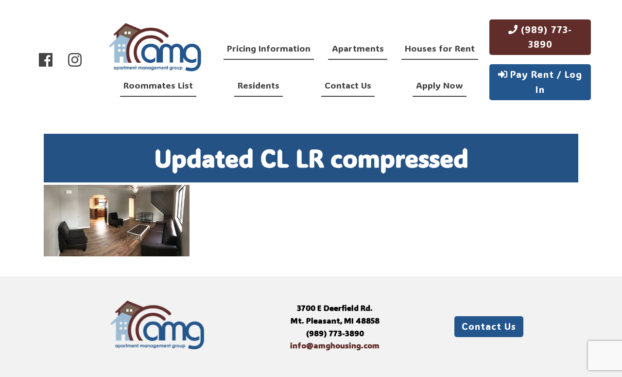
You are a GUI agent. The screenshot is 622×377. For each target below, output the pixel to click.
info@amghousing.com (335, 345)
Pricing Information (269, 48)
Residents (258, 85)
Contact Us (348, 85)
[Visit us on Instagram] (75, 60)
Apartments (358, 48)
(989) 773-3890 (545, 37)
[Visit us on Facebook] (45, 60)
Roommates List (158, 85)
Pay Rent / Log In (544, 81)
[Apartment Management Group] (155, 49)
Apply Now (439, 85)
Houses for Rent (440, 48)
